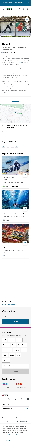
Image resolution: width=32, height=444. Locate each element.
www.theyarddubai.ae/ (10, 131)
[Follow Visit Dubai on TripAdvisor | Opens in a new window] (15, 399)
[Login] (27, 9)
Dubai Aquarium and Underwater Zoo (14, 214)
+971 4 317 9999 (9, 135)
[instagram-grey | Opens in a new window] (9, 399)
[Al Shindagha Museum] (15, 269)
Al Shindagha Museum (10, 284)
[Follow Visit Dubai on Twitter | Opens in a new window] (22, 399)
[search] (19, 9)
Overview (15, 99)
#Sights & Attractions (8, 304)
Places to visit (7, 14)
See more (15, 296)
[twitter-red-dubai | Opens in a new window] (12, 146)
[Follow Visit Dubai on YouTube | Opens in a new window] (28, 399)
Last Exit (20, 62)
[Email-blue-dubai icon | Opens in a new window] (16, 146)
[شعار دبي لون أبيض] (6, 395)
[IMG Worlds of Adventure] (15, 233)
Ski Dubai (6, 180)
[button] (6, 441)
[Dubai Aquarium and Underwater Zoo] (15, 199)
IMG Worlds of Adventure (11, 248)
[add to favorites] (27, 19)
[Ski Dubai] (15, 165)
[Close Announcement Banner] (28, 2)
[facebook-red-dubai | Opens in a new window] (8, 146)
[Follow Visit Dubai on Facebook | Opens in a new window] (3, 399)
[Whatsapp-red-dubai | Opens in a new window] (3, 146)
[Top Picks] (23, 9)
